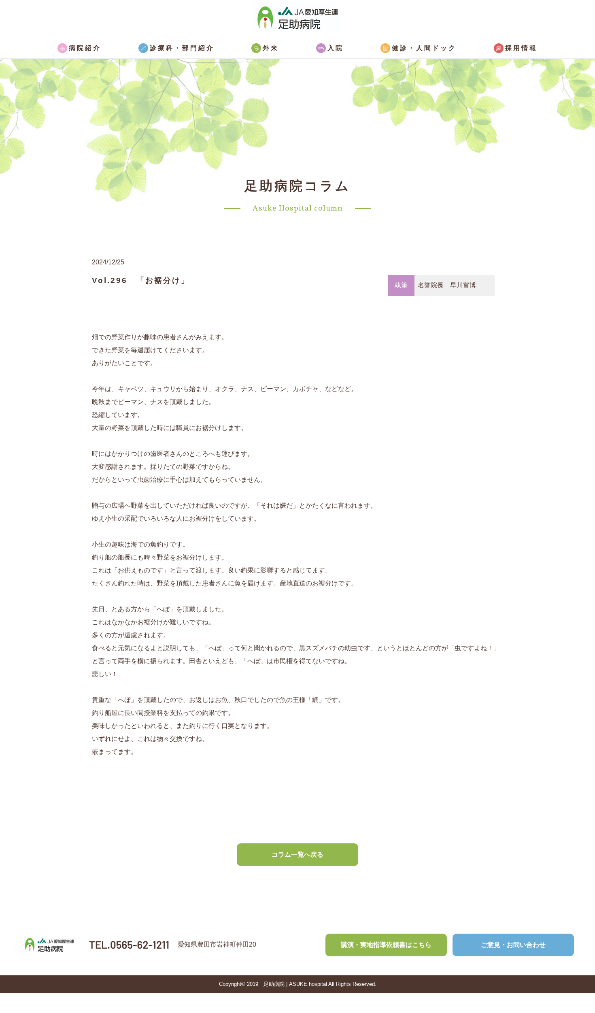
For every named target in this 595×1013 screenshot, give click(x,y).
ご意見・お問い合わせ (513, 944)
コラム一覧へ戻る (297, 854)
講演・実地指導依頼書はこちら (386, 944)
